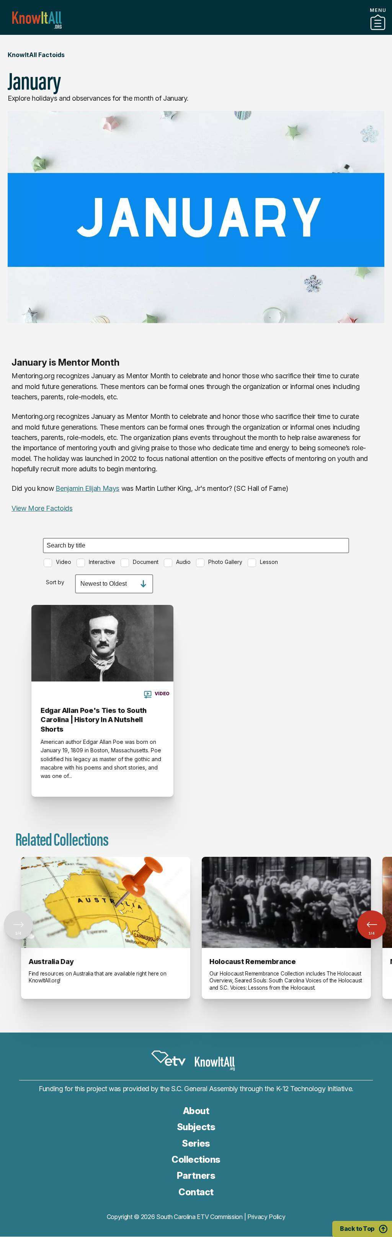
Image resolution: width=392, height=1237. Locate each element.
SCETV (168, 1058)
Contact (196, 1192)
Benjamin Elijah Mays (87, 488)
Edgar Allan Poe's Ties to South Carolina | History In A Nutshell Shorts (94, 719)
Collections (196, 1159)
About (196, 1110)
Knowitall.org (37, 20)
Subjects (196, 1126)
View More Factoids (42, 508)
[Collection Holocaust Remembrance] (286, 902)
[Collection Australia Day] (105, 902)
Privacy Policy (266, 1217)
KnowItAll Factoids (36, 55)
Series (196, 1143)
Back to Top (357, 1228)
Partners (196, 32)
